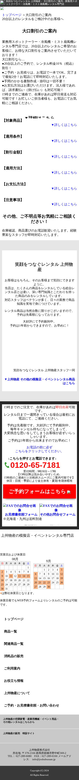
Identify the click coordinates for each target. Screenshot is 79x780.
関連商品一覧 (13, 643)
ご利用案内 (12, 668)
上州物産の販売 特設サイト (19, 733)
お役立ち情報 (13, 680)
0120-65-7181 (35, 465)
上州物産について (17, 693)
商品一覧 (10, 631)
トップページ (11, 15)
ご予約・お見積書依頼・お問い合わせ (31, 705)
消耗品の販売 (13, 656)
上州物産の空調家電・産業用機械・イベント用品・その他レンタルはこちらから (31, 720)
